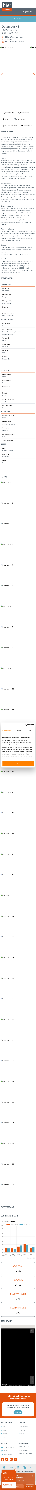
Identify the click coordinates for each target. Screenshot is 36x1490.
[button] (33, 75)
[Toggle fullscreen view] (32, 1331)
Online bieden (6, 1437)
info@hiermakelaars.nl (10, 1447)
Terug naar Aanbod (28, 12)
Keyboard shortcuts (12, 1385)
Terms (24, 1385)
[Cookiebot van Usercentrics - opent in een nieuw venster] (25, 725)
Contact (18, 1412)
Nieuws (22, 1433)
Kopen (4, 1426)
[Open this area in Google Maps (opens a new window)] (4, 1384)
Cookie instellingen (27, 1471)
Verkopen (5, 1430)
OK (18, 763)
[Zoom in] (32, 1378)
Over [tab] (29, 730)
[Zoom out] (32, 1382)
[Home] (7, 6)
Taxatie (5, 1433)
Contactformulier (8, 1450)
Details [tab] (18, 730)
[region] (18, 1357)
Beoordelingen (24, 1426)
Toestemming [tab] (6, 730)
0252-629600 (8, 1454)
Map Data (20, 1385)
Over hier (22, 1430)
